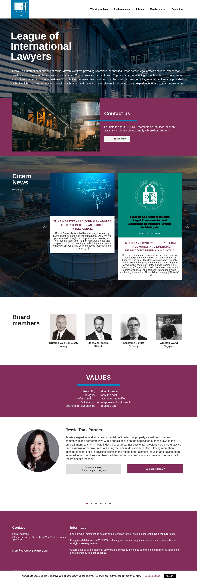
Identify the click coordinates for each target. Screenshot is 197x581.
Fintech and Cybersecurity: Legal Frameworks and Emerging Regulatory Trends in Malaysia (149, 203)
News (82, 201)
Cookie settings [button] (152, 576)
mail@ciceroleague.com (153, 130)
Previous (44, 226)
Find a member (122, 9)
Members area (157, 9)
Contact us (177, 9)
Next (187, 226)
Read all (17, 189)
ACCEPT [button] (170, 576)
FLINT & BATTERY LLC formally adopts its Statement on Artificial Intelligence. (82, 225)
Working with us (99, 9)
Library (140, 9)
